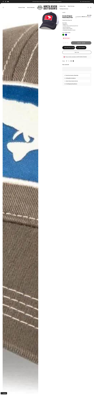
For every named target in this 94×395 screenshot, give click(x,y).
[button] (83, 17)
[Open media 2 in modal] (20, 203)
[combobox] (85, 1)
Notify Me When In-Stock (69, 47)
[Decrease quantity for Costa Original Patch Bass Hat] (63, 43)
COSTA (63, 12)
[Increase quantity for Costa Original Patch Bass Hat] (68, 43)
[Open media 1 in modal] (49, 21)
